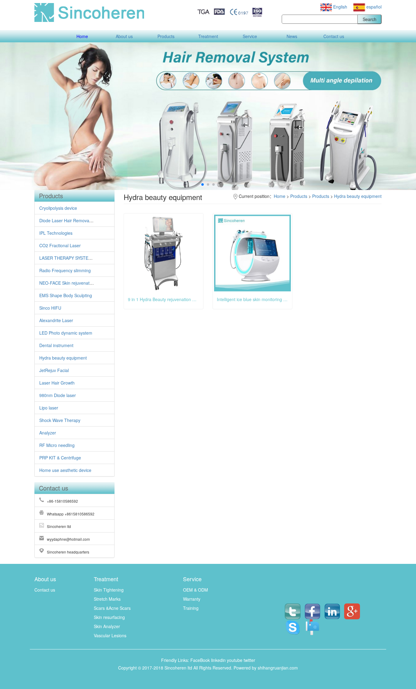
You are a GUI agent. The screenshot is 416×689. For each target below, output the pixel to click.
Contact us (333, 36)
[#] (313, 622)
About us (124, 36)
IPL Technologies (55, 233)
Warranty (191, 599)
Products (166, 36)
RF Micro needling (57, 445)
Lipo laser (48, 408)
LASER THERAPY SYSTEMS (67, 258)
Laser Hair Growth (57, 383)
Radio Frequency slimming (65, 270)
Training (191, 608)
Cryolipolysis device (58, 208)
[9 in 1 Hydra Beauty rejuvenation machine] (163, 253)
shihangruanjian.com (278, 668)
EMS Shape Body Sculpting (65, 295)
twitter (249, 660)
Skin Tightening (109, 590)
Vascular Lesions (110, 635)
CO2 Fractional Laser (60, 245)
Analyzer (47, 433)
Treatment (208, 36)
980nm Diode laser (57, 395)
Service (250, 36)
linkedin (218, 660)
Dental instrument (56, 345)
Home (82, 36)
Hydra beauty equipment (63, 358)
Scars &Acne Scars (112, 608)
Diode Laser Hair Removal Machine (73, 220)
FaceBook (200, 660)
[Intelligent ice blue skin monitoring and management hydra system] (252, 253)
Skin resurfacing (109, 617)
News (292, 36)
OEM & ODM (195, 590)
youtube (234, 660)
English (340, 7)
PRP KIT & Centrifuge (60, 458)
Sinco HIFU (50, 308)
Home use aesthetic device (65, 470)
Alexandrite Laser (56, 320)
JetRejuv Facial (54, 370)
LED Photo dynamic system (65, 333)
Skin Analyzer (107, 626)
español (373, 7)
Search (369, 19)
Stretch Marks (107, 599)
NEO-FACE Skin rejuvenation (67, 283)
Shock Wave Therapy (59, 420)
